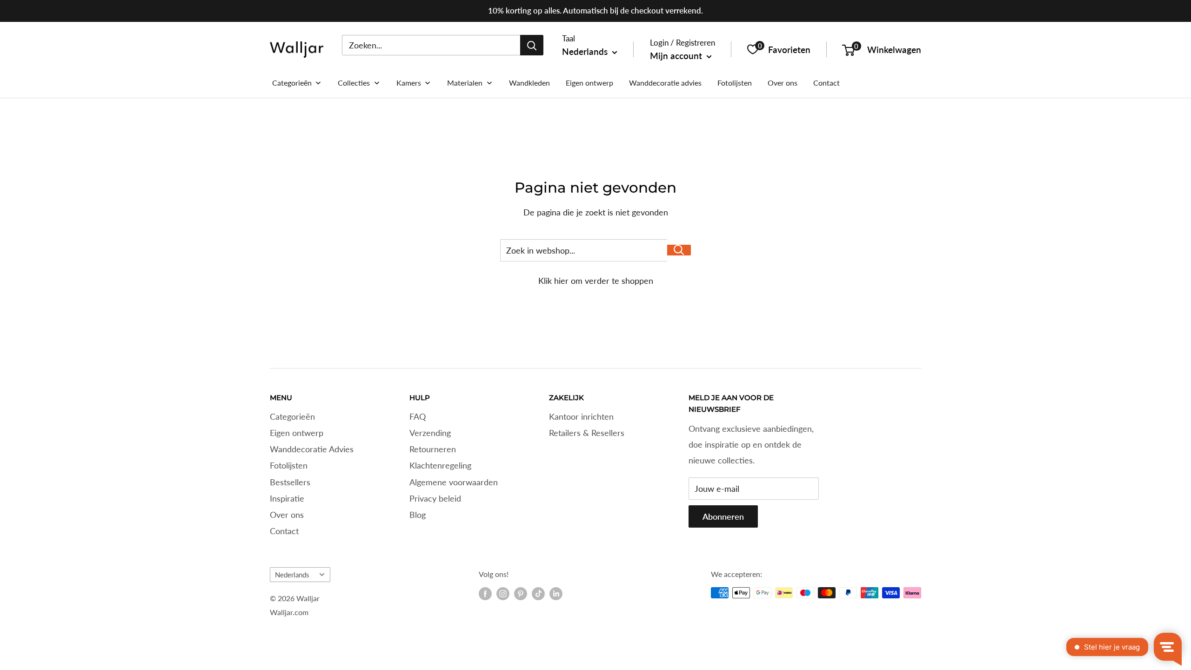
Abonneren (723, 516)
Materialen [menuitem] (464, 82)
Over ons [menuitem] (782, 82)
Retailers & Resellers (586, 433)
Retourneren (432, 449)
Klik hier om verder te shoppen (595, 280)
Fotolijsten (289, 465)
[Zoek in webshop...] (679, 250)
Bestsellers (290, 482)
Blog (417, 514)
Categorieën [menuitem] (292, 82)
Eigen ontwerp (296, 433)
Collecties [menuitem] (354, 82)
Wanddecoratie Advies (312, 449)
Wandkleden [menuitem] (529, 82)
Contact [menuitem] (826, 82)
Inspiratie (287, 498)
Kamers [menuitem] (408, 82)
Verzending (430, 433)
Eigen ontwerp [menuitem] (589, 82)
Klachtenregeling (440, 465)
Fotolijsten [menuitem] (734, 82)
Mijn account (677, 55)
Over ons (287, 514)
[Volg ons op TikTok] (538, 593)
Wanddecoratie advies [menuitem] (665, 82)
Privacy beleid (435, 498)
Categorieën (292, 416)
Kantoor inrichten (581, 416)
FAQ (417, 416)
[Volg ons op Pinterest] (520, 593)
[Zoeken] (531, 45)
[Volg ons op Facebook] (485, 593)
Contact (284, 531)
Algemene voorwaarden (453, 482)
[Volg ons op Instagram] (502, 593)
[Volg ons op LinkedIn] (555, 593)
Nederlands (292, 574)
